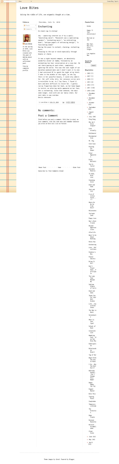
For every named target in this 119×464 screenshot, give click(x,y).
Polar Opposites (92, 154)
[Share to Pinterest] (74, 102)
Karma (89, 26)
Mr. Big (91, 141)
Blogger (71, 459)
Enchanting (92, 244)
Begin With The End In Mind (92, 359)
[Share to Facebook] (72, 102)
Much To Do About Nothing (92, 236)
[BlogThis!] (69, 102)
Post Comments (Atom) (56, 171)
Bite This (92, 394)
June (91, 436)
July (91, 116)
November (92, 98)
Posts (27, 25)
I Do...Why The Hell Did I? (92, 366)
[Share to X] (70, 102)
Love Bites (29, 8)
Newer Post (42, 167)
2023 (89, 73)
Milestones (92, 210)
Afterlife (92, 232)
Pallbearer (92, 133)
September (92, 107)
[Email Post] (63, 102)
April (91, 442)
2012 (89, 85)
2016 (89, 79)
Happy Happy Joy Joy (92, 384)
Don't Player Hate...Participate (92, 269)
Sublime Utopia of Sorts (92, 286)
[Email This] (67, 102)
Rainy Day (92, 241)
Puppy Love (92, 218)
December (92, 93)
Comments (28, 29)
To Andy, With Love (92, 175)
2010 (89, 90)
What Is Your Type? (91, 321)
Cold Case (92, 144)
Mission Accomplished (92, 426)
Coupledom (92, 401)
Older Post (76, 167)
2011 (89, 88)
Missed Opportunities (92, 227)
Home (59, 167)
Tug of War (92, 355)
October (91, 102)
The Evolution (92, 410)
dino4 (58, 459)
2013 (89, 82)
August (91, 112)
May (90, 439)
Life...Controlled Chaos (92, 305)
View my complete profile (26, 68)
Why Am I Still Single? (92, 123)
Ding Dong (92, 119)
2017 (89, 76)
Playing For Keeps (91, 148)
